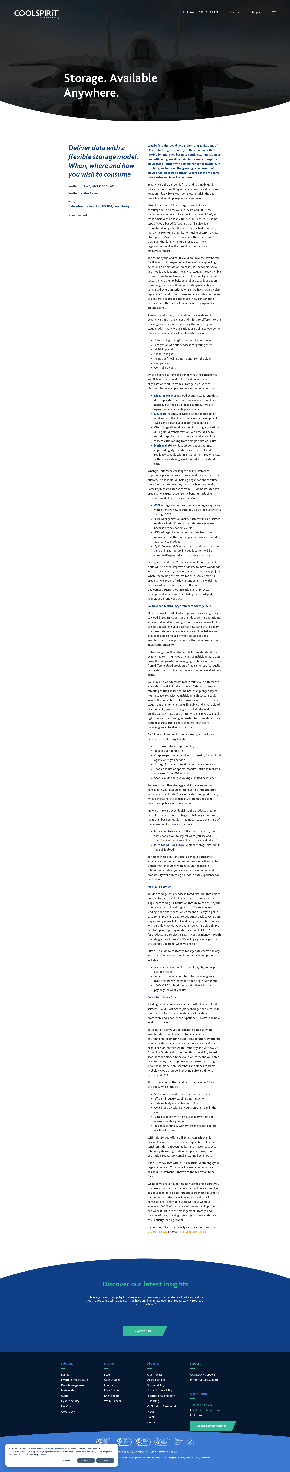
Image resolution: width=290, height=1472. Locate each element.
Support (256, 12)
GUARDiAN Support (202, 1374)
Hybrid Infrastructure (74, 1379)
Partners (66, 1374)
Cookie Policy (166, 1458)
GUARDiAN (68, 1411)
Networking (68, 1390)
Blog (107, 1374)
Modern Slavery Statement (198, 1458)
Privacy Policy (179, 1458)
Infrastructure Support (204, 1379)
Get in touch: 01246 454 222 (200, 12)
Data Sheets (111, 1390)
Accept (86, 1460)
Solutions (235, 12)
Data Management (73, 1385)
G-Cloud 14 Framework (161, 1406)
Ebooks (108, 1385)
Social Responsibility (159, 1390)
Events (151, 1417)
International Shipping (161, 1395)
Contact (152, 1422)
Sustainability (155, 1385)
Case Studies (112, 1379)
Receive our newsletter (211, 1426)
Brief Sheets (111, 1395)
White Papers (112, 1401)
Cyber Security (70, 1401)
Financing (153, 1401)
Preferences (66, 1460)
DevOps (66, 1406)
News (150, 1411)
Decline (105, 1460)
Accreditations (156, 1379)
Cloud (64, 1395)
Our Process (154, 1374)
